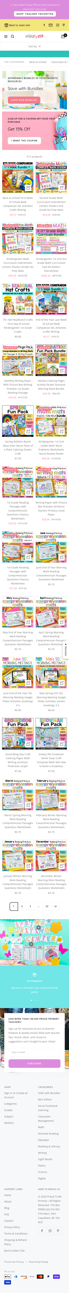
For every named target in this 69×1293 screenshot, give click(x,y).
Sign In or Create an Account (16, 1095)
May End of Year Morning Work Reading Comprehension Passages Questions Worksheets (18, 638)
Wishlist (9, 1123)
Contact (8, 1220)
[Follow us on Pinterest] (58, 1231)
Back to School (37, 62)
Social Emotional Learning (48, 1108)
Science (42, 1172)
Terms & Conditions (16, 1233)
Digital (42, 1178)
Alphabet (43, 1140)
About (7, 1201)
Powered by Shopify (38, 1261)
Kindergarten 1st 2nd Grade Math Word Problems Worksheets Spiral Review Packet (51, 447)
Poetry (41, 1165)
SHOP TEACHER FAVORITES (34, 13)
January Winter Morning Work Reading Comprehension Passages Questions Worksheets (18, 882)
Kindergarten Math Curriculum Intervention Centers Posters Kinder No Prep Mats (17, 264)
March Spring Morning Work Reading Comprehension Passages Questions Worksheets (18, 821)
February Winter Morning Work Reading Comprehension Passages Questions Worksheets (51, 821)
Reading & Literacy (49, 1146)
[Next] (55, 906)
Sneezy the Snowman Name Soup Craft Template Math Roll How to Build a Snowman (51, 760)
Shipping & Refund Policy (15, 1242)
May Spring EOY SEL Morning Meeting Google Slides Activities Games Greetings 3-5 (51, 699)
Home (7, 1195)
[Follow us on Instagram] (50, 1231)
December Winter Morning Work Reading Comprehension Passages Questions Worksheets (51, 882)
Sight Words (45, 1159)
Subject (8, 1116)
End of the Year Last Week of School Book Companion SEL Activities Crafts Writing (51, 325)
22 (47, 906)
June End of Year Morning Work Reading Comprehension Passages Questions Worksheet (51, 573)
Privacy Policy (12, 1227)
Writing (42, 1152)
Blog (6, 1208)
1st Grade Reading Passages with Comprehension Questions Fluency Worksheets (18, 510)
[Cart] (63, 36)
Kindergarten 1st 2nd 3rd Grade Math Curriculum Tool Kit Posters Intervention (51, 264)
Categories (10, 1103)
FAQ (6, 1214)
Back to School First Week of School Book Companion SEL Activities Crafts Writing (18, 203)
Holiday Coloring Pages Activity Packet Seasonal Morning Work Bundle (51, 384)
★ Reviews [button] (66, 649)
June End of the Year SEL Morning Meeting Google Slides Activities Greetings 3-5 (17, 699)
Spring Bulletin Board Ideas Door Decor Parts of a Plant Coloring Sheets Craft (18, 447)
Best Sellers (45, 1099)
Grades (8, 1110)
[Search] (12, 36)
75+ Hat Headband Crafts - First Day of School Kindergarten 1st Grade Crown (18, 325)
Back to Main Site (14, 1250)
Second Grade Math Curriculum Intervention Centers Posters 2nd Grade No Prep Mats (51, 203)
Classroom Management (46, 1118)
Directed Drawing (48, 1133)
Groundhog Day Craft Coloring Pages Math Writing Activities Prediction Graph (17, 760)
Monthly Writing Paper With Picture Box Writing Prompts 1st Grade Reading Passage (17, 386)
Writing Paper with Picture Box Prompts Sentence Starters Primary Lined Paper (51, 508)
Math (41, 1127)
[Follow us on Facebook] (42, 1231)
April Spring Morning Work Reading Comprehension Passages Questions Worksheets (51, 638)
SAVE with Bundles (49, 1093)
